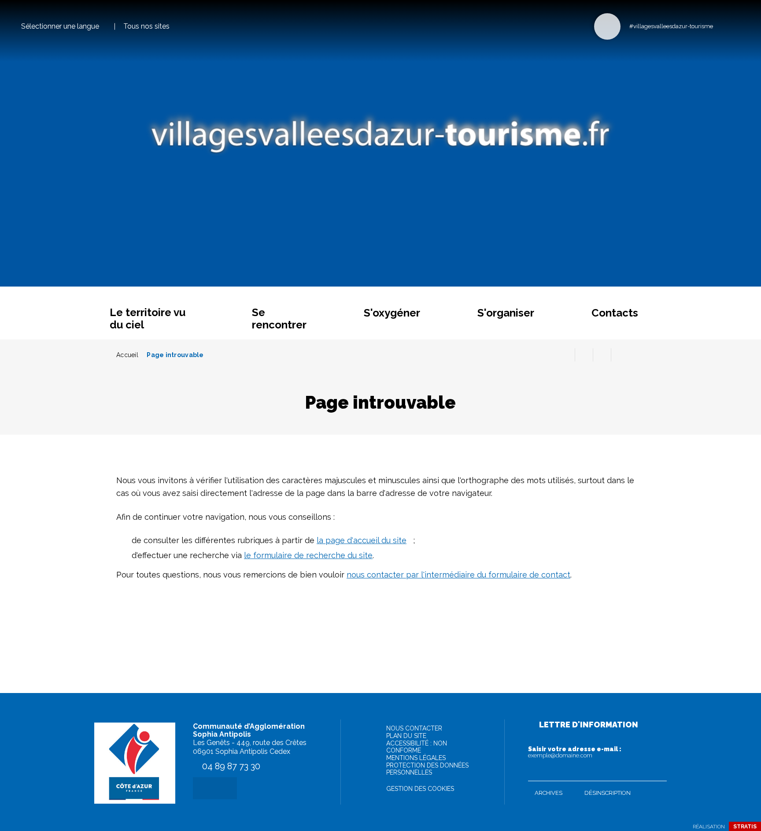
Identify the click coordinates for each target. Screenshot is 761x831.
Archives (548, 793)
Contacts (614, 312)
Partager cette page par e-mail (602, 354)
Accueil (127, 354)
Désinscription (607, 793)
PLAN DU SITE (406, 735)
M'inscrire (658, 772)
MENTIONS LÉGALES (416, 757)
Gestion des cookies (420, 788)
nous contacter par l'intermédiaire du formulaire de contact (458, 574)
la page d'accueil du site (361, 540)
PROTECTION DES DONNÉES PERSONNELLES (427, 769)
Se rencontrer (279, 318)
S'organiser (505, 312)
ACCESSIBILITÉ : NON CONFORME (416, 747)
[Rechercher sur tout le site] (607, 26)
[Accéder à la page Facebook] (722, 26)
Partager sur (620, 354)
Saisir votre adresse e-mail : (574, 752)
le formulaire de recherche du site (308, 555)
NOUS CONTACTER (414, 728)
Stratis (745, 827)
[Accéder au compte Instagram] (737, 26)
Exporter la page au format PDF (584, 354)
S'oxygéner (392, 312)
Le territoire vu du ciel (147, 318)
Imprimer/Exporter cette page (566, 354)
